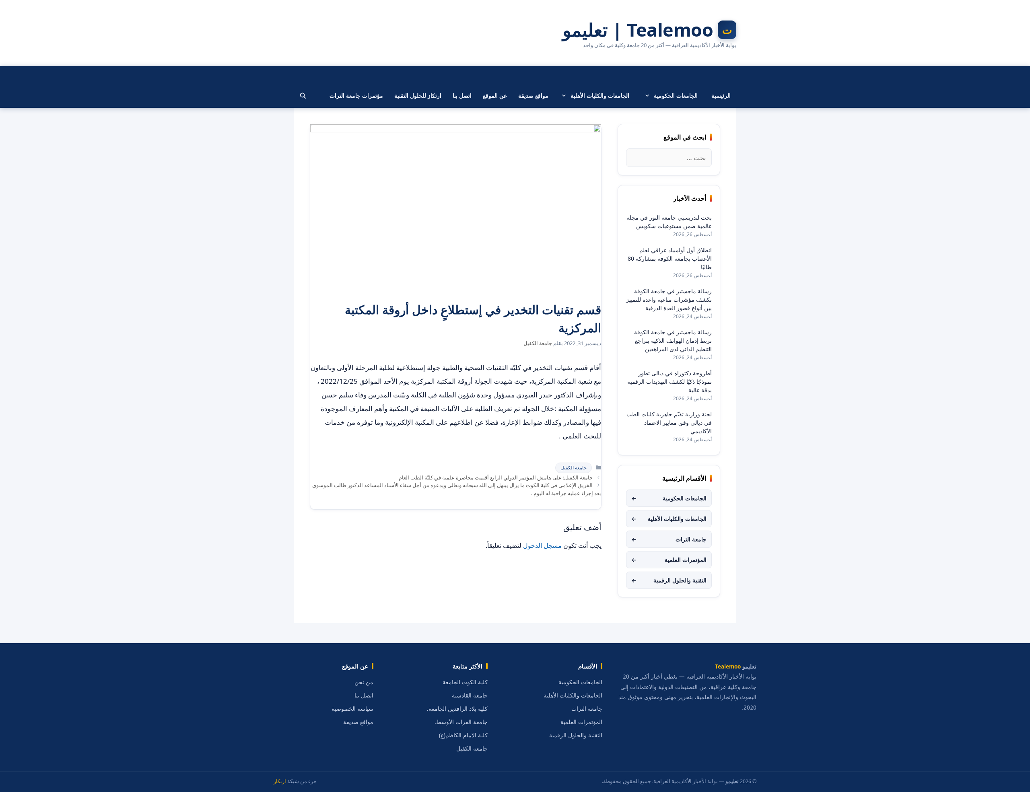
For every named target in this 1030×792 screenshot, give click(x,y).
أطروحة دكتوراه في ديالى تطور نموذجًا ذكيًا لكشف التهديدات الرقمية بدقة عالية (669, 381)
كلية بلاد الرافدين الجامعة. (457, 708)
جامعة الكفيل (573, 467)
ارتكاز (280, 781)
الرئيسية (721, 95)
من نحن (363, 682)
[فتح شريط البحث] (303, 96)
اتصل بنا (462, 95)
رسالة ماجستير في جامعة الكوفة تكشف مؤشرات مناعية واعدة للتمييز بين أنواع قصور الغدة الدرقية (669, 299)
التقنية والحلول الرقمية (669, 580)
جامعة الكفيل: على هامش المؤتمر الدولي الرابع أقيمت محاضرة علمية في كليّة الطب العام (496, 477)
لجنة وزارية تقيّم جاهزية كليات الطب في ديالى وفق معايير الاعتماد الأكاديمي (669, 422)
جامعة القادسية (470, 695)
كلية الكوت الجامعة (465, 682)
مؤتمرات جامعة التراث (356, 95)
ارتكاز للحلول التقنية (417, 95)
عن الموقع (495, 95)
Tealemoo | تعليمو (637, 30)
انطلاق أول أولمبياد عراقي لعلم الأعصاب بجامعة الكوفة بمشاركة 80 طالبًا (670, 258)
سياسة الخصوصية (352, 708)
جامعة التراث (669, 539)
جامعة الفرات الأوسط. (461, 722)
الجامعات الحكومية (676, 95)
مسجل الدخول (542, 545)
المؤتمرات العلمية (669, 560)
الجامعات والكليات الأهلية (600, 95)
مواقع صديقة (533, 95)
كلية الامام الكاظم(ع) (463, 735)
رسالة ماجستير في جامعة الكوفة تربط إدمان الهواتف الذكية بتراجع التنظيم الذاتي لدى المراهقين (673, 340)
